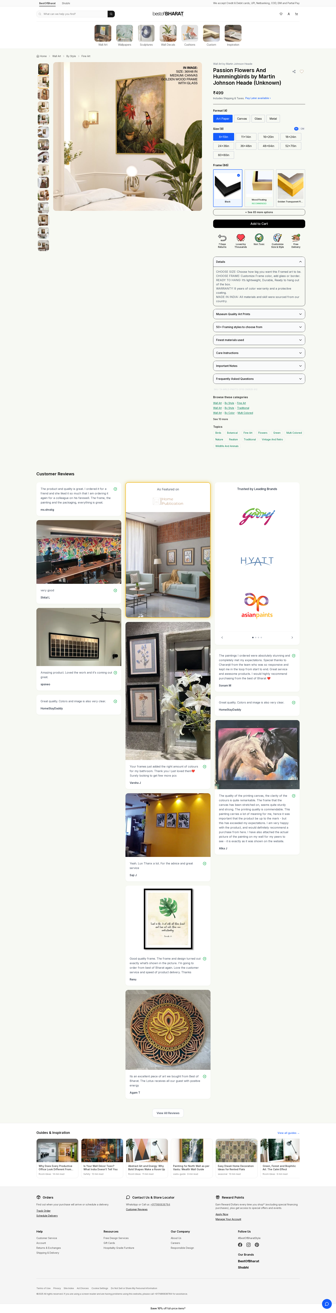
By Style (71, 56)
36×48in (246, 146)
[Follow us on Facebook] (240, 1245)
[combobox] (72, 14)
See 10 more (220, 419)
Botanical (232, 432)
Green (277, 432)
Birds (218, 432)
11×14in (246, 137)
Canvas (242, 118)
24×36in (223, 146)
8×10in (223, 137)
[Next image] (195, 136)
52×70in (290, 146)
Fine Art (86, 56)
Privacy (57, 1288)
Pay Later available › (258, 98)
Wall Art (56, 56)
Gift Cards (109, 1242)
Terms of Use (43, 1288)
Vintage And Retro (272, 439)
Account (41, 1242)
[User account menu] (289, 14)
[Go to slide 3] (258, 637)
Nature (219, 439)
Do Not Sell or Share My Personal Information (134, 1288)
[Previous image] (59, 136)
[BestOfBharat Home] (168, 13)
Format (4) (220, 110)
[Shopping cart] (296, 14)
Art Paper (222, 118)
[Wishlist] (281, 14)
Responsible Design (182, 1247)
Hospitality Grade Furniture (119, 1247)
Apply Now (222, 1214)
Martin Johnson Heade (239, 63)
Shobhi (66, 3)
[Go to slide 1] (253, 637)
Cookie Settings (100, 1288)
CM (302, 128)
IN (296, 128)
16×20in (268, 137)
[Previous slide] (222, 637)
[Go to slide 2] (255, 637)
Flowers (262, 432)
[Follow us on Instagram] (248, 1245)
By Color (230, 412)
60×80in (223, 155)
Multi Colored (245, 412)
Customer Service (46, 1238)
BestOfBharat (47, 3)
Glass (258, 118)
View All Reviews (168, 1113)
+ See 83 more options (259, 212)
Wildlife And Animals (227, 446)
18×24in (290, 137)
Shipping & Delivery (47, 1252)
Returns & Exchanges (48, 1247)
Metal (273, 118)
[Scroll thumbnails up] (43, 63)
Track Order (43, 1210)
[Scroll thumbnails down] (43, 272)
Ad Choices (83, 1288)
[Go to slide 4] (261, 637)
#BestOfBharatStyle (249, 1238)
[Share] (294, 71)
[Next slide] (292, 637)
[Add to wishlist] (301, 71)
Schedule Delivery (47, 1215)
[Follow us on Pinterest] (257, 1245)
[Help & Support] (327, 1304)
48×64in (268, 146)
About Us (176, 1238)
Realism (233, 439)
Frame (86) (221, 165)
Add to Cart (259, 224)
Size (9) (218, 129)
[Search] (111, 14)
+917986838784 (160, 1204)
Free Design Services (116, 1238)
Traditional (243, 407)
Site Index (69, 1288)
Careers (175, 1242)
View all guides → (289, 1132)
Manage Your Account (228, 1219)
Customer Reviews (137, 1209)
